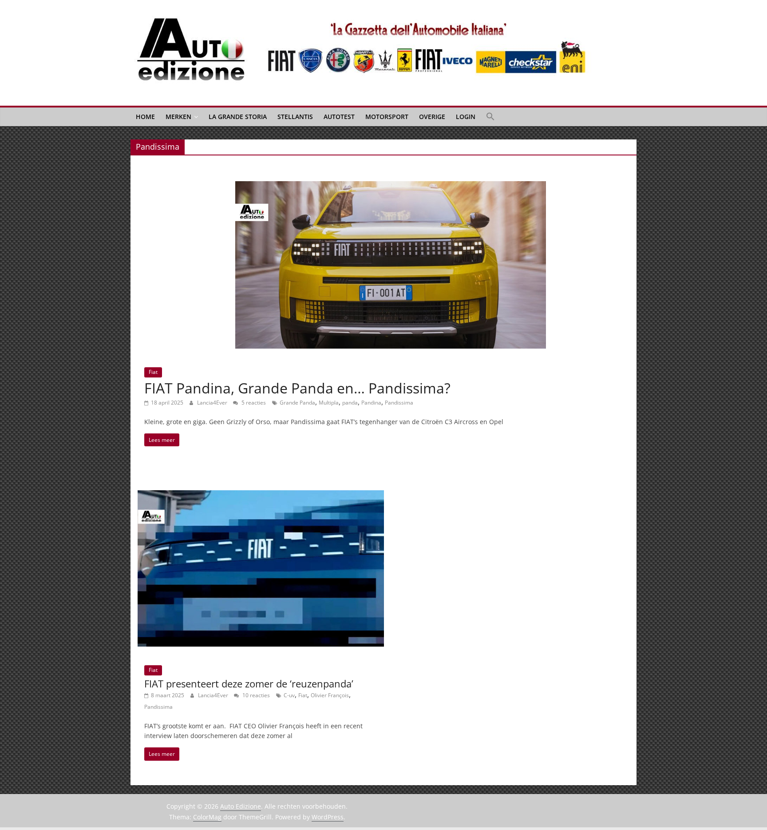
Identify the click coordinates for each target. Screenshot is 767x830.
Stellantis (295, 116)
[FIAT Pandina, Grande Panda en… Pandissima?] (390, 186)
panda (350, 402)
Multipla (329, 402)
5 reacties (253, 402)
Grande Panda (297, 402)
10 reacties (255, 695)
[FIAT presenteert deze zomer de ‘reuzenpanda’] (261, 495)
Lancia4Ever (213, 402)
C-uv (289, 695)
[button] (490, 116)
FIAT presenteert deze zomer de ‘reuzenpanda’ (248, 683)
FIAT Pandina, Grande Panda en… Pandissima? (297, 387)
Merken (178, 116)
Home (145, 116)
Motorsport (386, 116)
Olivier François (330, 695)
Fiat (153, 372)
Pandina (371, 402)
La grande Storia (238, 116)
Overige (432, 116)
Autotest (339, 116)
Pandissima (399, 402)
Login (465, 116)
